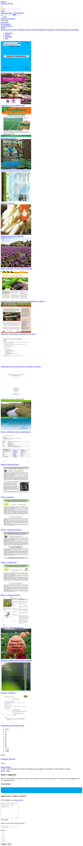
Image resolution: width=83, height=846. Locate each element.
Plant (6, 38)
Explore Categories (7, 3)
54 (5, 738)
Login (3, 11)
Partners (8, 767)
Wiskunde (13, 30)
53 (5, 736)
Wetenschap (21, 30)
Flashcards (4, 19)
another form (18, 800)
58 (5, 745)
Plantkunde (8, 37)
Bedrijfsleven (42, 30)
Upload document (7, 13)
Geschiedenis (74, 30)
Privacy (3, 771)
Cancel (4, 844)
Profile (3, 28)
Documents (4, 759)
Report (3, 767)
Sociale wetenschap (31, 30)
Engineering (51, 30)
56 (5, 742)
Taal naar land (5, 30)
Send (9, 844)
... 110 (7, 749)
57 (5, 743)
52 (5, 734)
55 (5, 740)
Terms (8, 771)
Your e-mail (4, 820)
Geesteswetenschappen (62, 30)
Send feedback (6, 784)
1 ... (6, 731)
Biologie (7, 35)
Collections (11, 19)
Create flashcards (18, 13)
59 (5, 747)
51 (5, 732)
